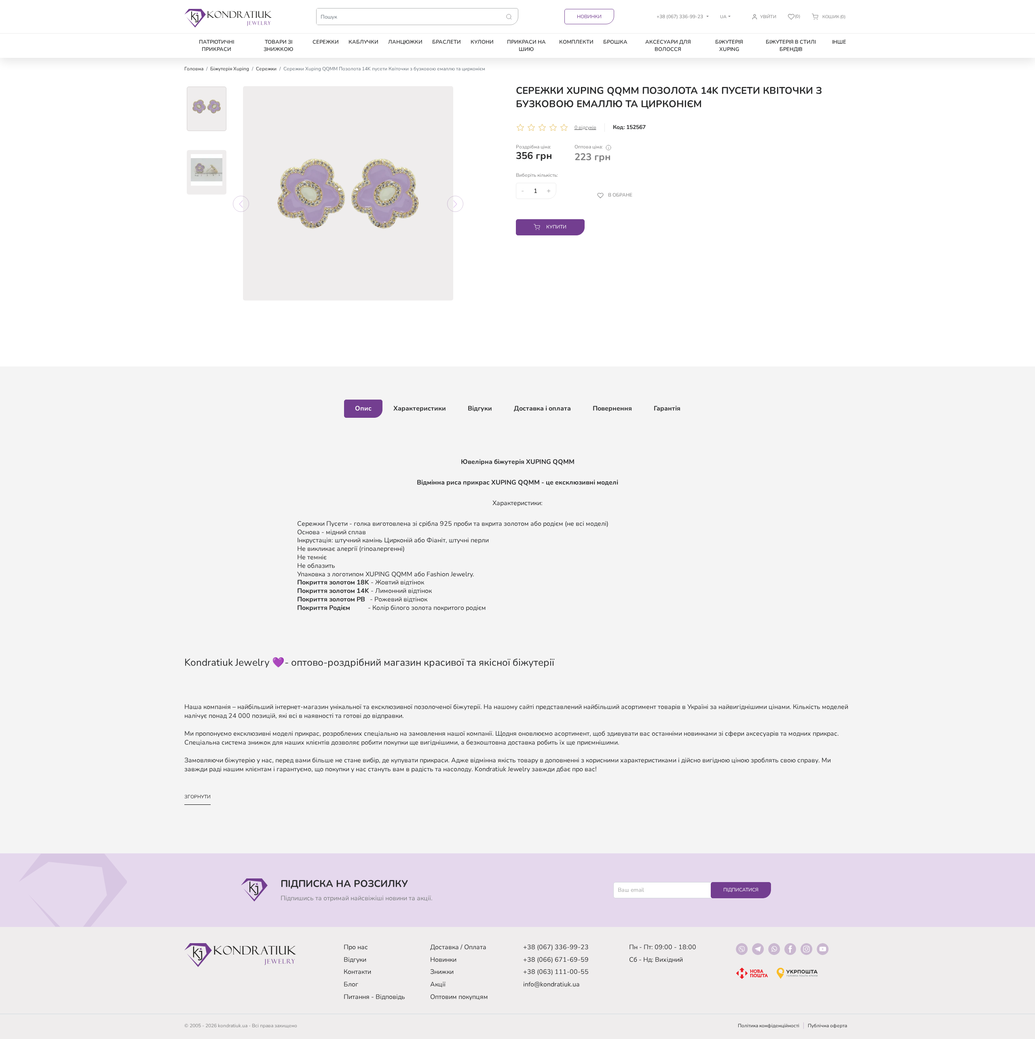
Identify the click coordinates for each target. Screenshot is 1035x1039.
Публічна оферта (827, 1025)
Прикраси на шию (526, 45)
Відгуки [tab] (480, 408)
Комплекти (576, 42)
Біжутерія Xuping (729, 45)
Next (455, 204)
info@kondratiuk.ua (551, 984)
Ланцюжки (405, 42)
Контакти (357, 971)
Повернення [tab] (612, 408)
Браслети (446, 42)
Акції (438, 984)
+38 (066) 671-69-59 (556, 959)
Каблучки (363, 42)
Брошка (615, 42)
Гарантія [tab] (667, 408)
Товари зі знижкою (278, 45)
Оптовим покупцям (459, 996)
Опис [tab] (363, 408)
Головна (193, 69)
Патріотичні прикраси (216, 45)
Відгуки (355, 959)
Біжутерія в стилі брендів (791, 45)
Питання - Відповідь (374, 996)
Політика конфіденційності (768, 1025)
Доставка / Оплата (458, 947)
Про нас (356, 947)
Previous (241, 204)
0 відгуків (585, 127)
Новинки (589, 16)
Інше (839, 42)
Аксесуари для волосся (668, 45)
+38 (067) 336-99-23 (556, 947)
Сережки (326, 42)
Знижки (442, 971)
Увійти (768, 17)
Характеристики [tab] (419, 408)
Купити (556, 227)
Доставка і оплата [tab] (542, 408)
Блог (351, 984)
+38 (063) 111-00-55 (556, 971)
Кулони (482, 42)
